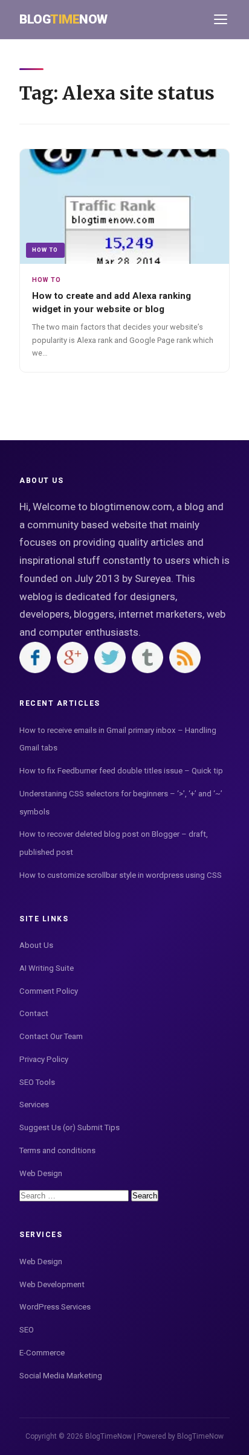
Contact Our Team (51, 1036)
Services (34, 1104)
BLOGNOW (63, 19)
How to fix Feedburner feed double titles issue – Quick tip (121, 770)
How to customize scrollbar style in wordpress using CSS (120, 875)
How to (45, 249)
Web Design (40, 1173)
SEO (26, 1329)
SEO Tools (37, 1082)
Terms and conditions (57, 1150)
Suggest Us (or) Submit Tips (69, 1127)
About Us (36, 945)
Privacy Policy (43, 1059)
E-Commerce (42, 1352)
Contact (33, 1013)
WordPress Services (55, 1306)
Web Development (52, 1284)
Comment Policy (48, 991)
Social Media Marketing (60, 1375)
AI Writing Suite (46, 968)
